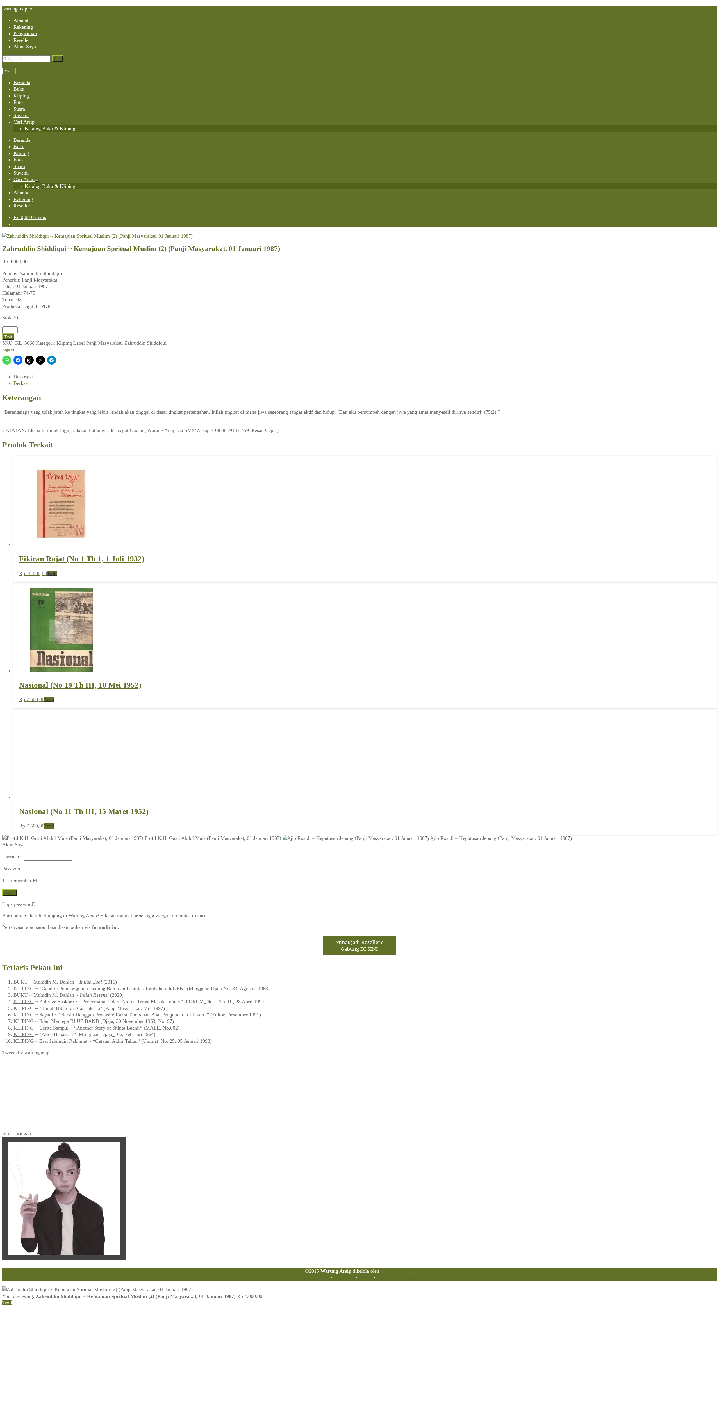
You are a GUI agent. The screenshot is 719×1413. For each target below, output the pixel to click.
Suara (19, 109)
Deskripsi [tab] (23, 376)
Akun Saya (24, 46)
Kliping (21, 96)
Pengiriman (25, 33)
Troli (8, 337)
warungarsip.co (17, 9)
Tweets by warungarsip (25, 1052)
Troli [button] (52, 573)
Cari (57, 58)
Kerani (365, 1277)
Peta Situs (344, 1277)
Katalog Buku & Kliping (50, 128)
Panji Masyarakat (104, 343)
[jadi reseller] (359, 953)
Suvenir (21, 115)
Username (12, 856)
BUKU (20, 982)
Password (12, 869)
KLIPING (23, 988)
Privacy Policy (391, 1277)
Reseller (21, 40)
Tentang (321, 1277)
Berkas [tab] (20, 383)
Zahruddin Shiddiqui (145, 343)
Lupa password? (18, 904)
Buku (18, 89)
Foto (18, 102)
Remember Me (24, 880)
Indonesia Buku (397, 1271)
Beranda (21, 82)
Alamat (20, 20)
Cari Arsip (24, 122)
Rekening (23, 27)
